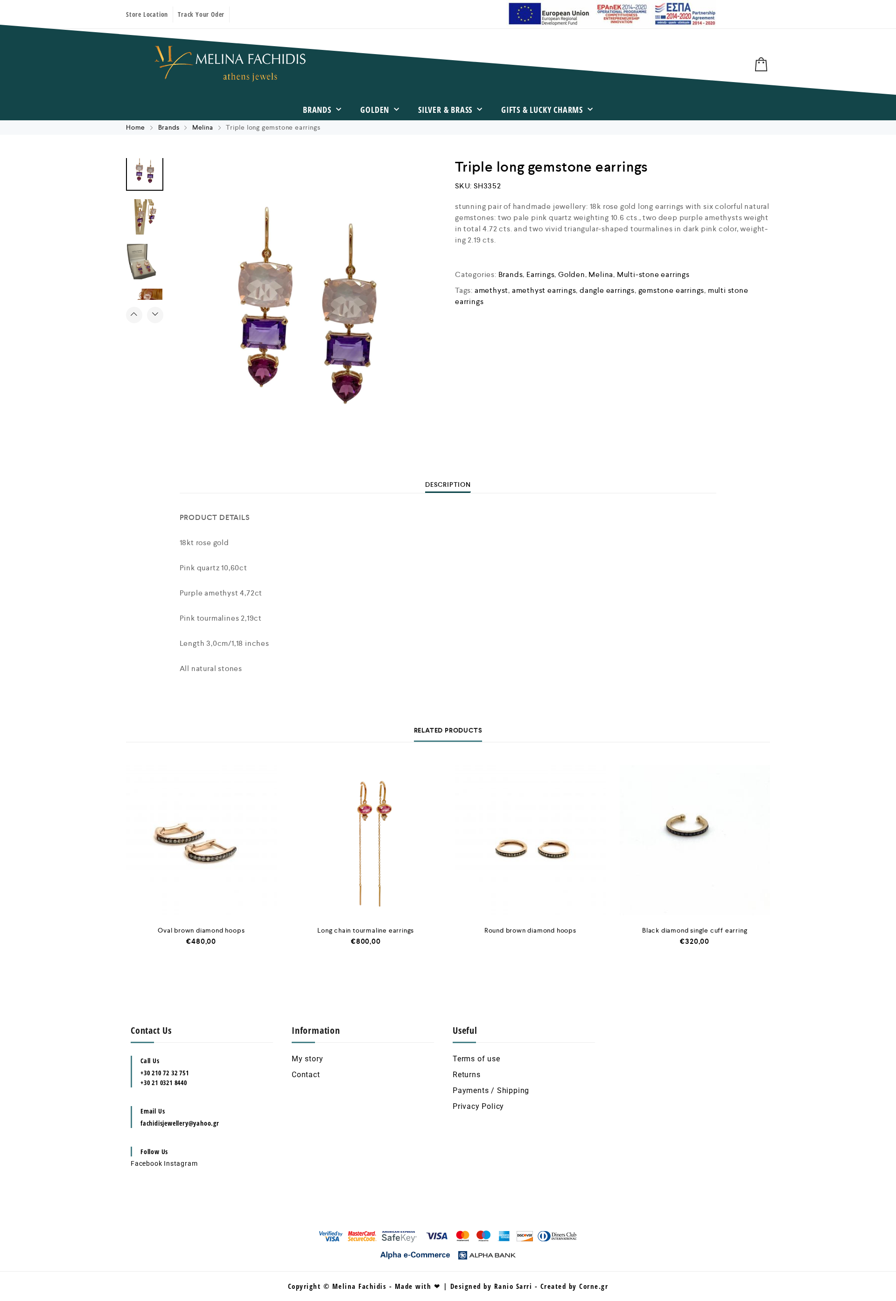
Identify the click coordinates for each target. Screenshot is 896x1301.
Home (135, 127)
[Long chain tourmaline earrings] (366, 840)
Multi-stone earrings (653, 274)
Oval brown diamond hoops (201, 930)
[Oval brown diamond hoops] (201, 840)
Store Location (147, 14)
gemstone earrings (671, 290)
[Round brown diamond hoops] (530, 840)
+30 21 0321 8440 (163, 1082)
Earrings (540, 274)
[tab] (448, 484)
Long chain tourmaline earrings (365, 930)
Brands (317, 109)
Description (448, 484)
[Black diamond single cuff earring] (695, 840)
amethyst (491, 290)
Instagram (180, 1163)
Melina (202, 127)
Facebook (146, 1163)
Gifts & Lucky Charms (542, 109)
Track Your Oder (201, 14)
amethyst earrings (544, 290)
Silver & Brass (445, 109)
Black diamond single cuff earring (694, 930)
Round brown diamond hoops (530, 930)
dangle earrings (607, 290)
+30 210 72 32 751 (164, 1072)
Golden (374, 109)
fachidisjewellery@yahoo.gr (179, 1123)
